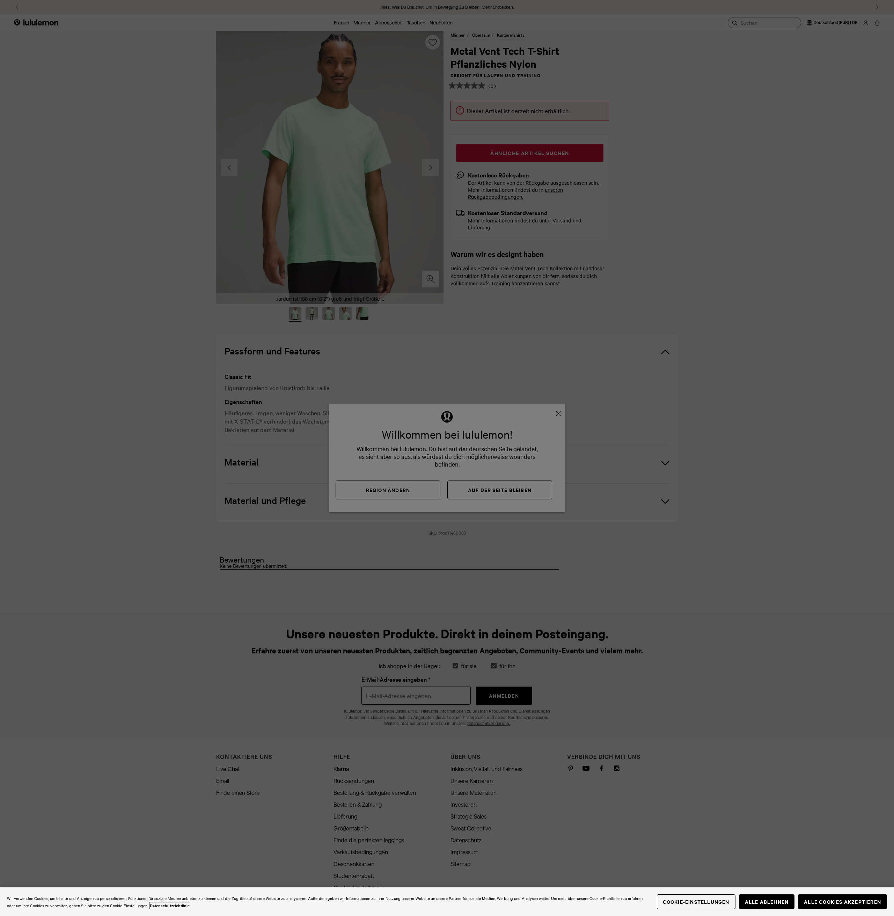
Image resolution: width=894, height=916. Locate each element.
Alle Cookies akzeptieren (842, 901)
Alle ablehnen (767, 901)
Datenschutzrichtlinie (170, 905)
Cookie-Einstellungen (696, 901)
